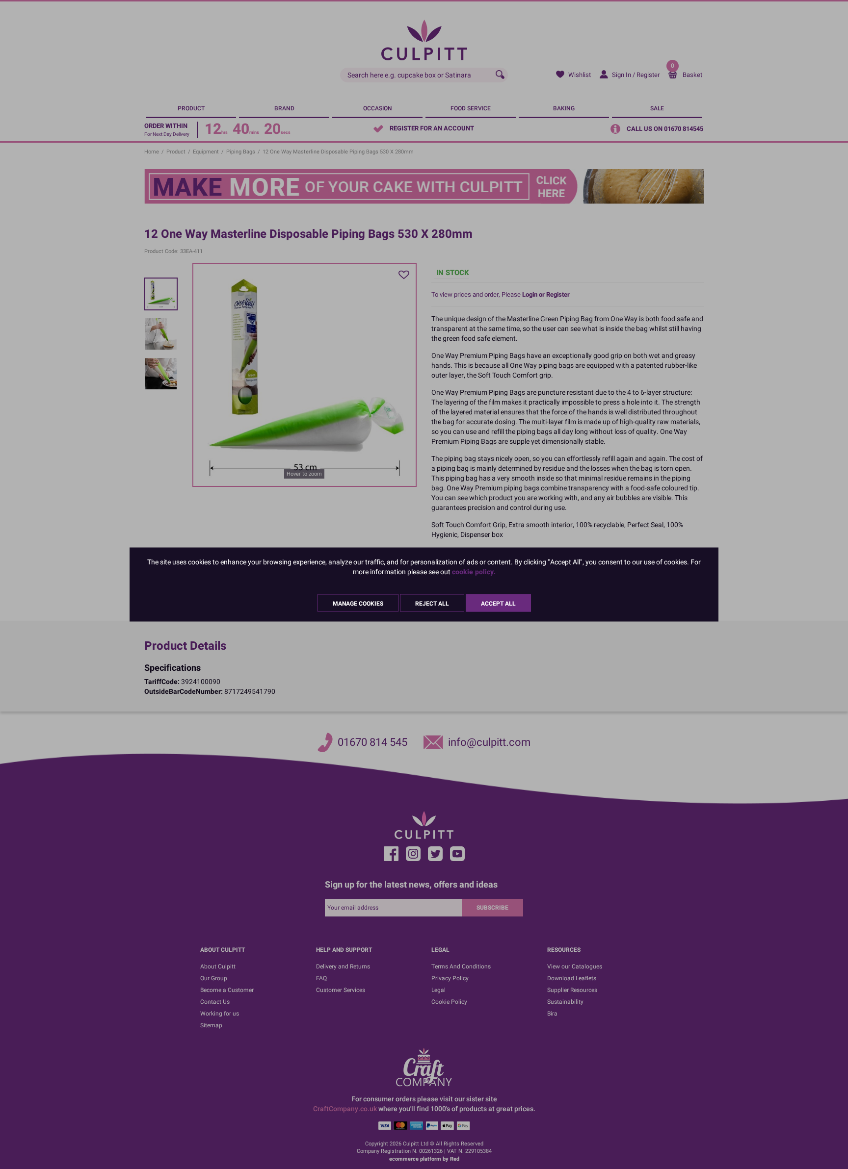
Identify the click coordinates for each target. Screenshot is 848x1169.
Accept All (498, 603)
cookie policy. (474, 572)
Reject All (432, 603)
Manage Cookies (358, 603)
